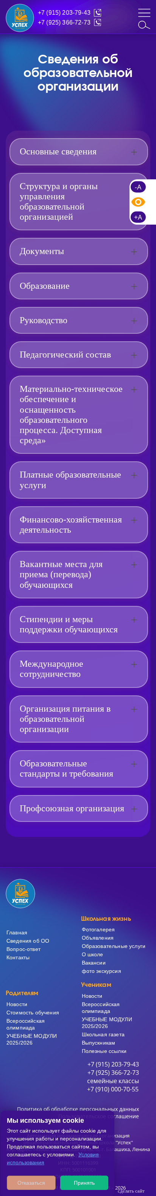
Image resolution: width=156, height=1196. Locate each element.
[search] (144, 25)
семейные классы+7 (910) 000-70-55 (113, 1085)
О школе (92, 954)
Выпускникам (98, 1043)
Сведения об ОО (27, 941)
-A (138, 186)
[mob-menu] (144, 13)
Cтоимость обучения (32, 1013)
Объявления (98, 938)
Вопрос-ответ (23, 949)
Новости (16, 1004)
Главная (16, 932)
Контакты (18, 957)
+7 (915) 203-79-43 (64, 12)
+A (138, 217)
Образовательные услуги (114, 946)
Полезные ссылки (104, 1051)
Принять (84, 1183)
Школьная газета (103, 1034)
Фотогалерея (98, 929)
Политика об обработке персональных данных (78, 1109)
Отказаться (31, 1183)
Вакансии (94, 963)
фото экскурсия (101, 971)
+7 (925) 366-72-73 (64, 22)
